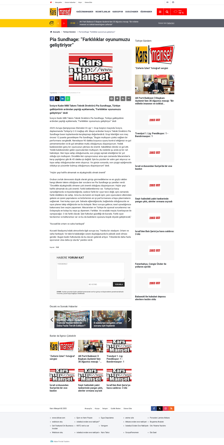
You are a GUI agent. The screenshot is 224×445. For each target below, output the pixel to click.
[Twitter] (57, 98)
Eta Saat (153, 432)
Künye (97, 409)
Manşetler (58, 2)
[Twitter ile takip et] (160, 408)
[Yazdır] (111, 98)
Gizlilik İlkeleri (116, 409)
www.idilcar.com (58, 418)
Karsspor (118, 11)
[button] (117, 98)
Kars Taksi (105, 432)
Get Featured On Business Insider (62, 427)
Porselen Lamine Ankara (160, 418)
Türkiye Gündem (69, 32)
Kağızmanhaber (85, 11)
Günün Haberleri (70, 2)
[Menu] (160, 12)
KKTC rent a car (83, 426)
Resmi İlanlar (103, 11)
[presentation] (58, 23)
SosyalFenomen (132, 432)
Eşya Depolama (107, 418)
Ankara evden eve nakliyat (136, 422)
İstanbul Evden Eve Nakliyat (136, 426)
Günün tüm (166, 23)
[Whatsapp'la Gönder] (67, 98)
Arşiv (80, 2)
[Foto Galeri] (173, 2)
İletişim (105, 409)
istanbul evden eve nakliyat (88, 422)
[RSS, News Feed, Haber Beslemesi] (171, 408)
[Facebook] (52, 98)
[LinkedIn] (62, 98)
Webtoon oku (57, 432)
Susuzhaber (131, 11)
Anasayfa (56, 32)
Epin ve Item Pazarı (84, 418)
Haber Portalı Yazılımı (61, 441)
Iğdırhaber (146, 11)
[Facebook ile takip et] (154, 408)
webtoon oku (57, 422)
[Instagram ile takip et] (165, 408)
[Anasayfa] (51, 2)
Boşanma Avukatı (157, 422)
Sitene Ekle (88, 2)
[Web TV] (167, 2)
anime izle (129, 418)
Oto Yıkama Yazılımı (158, 426)
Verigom (104, 426)
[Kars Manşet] (61, 11)
